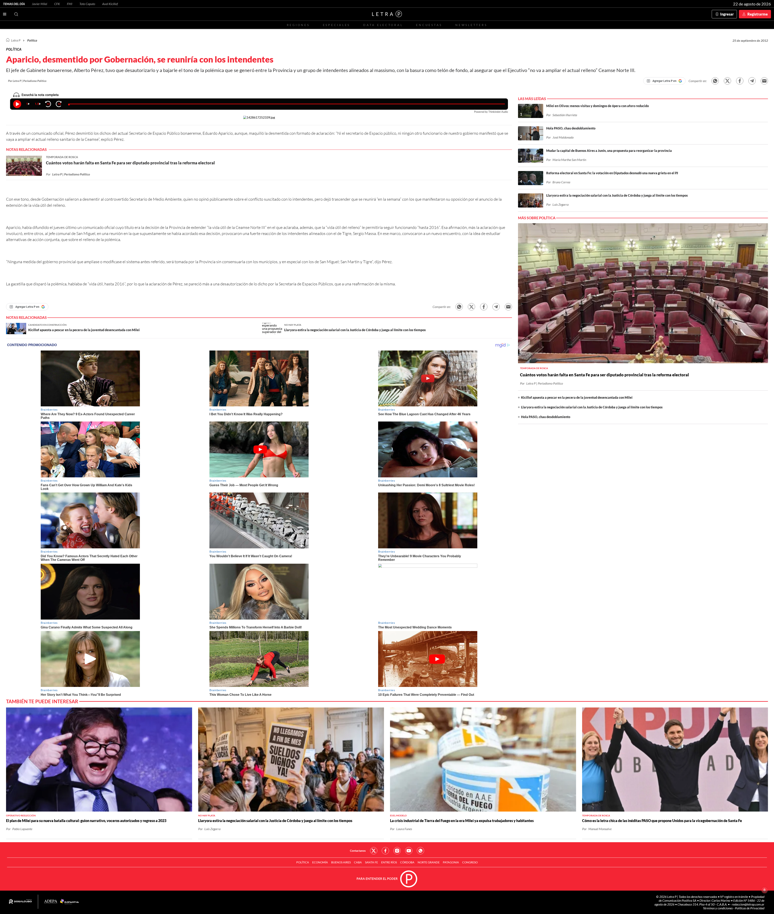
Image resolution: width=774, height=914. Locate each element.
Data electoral (383, 25)
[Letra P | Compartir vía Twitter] (727, 80)
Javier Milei (39, 4)
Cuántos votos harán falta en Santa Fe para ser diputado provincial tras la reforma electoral (604, 374)
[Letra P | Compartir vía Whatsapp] (715, 80)
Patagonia (451, 862)
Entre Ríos (389, 862)
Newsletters (471, 25)
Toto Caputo (87, 4)
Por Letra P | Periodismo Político (27, 80)
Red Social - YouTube (408, 850)
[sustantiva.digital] (69, 902)
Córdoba (407, 862)
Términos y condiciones (718, 908)
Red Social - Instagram (397, 850)
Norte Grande (429, 862)
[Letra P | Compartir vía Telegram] (752, 80)
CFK (57, 4)
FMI (69, 4)
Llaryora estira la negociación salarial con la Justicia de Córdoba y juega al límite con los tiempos (592, 407)
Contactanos (358, 850)
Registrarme (757, 14)
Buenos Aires (341, 862)
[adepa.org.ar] (50, 901)
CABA (358, 862)
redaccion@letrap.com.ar (748, 904)
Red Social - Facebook (385, 850)
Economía (320, 862)
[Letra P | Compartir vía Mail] (764, 80)
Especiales (336, 25)
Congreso (470, 862)
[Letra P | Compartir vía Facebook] (739, 80)
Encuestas (429, 25)
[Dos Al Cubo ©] (20, 902)
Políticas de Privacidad (749, 908)
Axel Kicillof (110, 4)
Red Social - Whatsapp (420, 850)
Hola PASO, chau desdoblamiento (545, 417)
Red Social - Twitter (373, 850)
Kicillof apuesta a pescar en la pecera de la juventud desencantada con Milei (577, 397)
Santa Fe (371, 862)
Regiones (298, 25)
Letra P (15, 40)
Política (32, 40)
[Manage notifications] (764, 890)
